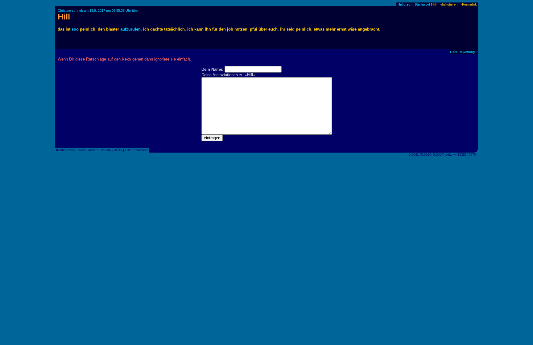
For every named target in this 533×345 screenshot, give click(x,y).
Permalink (469, 4)
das (61, 29)
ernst (341, 29)
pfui (253, 29)
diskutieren (449, 4)
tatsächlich (174, 29)
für (214, 29)
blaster (112, 29)
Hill (433, 4)
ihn (208, 29)
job (230, 29)
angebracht (368, 29)
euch (273, 29)
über (262, 29)
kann (199, 29)
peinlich (87, 29)
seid (291, 29)
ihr (282, 29)
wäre (352, 29)
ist (68, 29)
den (101, 29)
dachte (156, 29)
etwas (319, 29)
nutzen (240, 29)
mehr (331, 29)
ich (146, 29)
